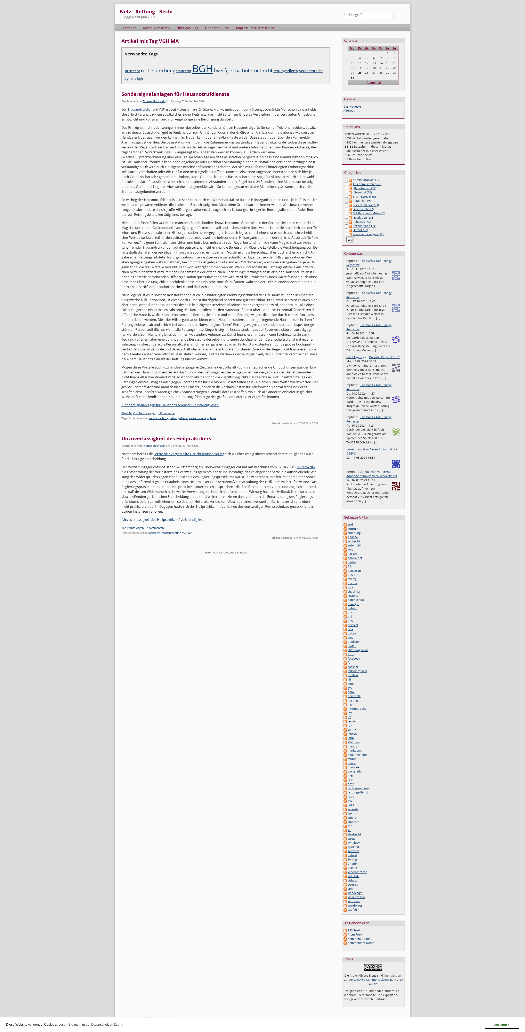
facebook (354, 658)
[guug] (345, 683)
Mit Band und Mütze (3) (369, 213)
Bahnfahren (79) (365, 188)
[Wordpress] (345, 905)
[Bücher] (345, 583)
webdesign (355, 893)
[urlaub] (345, 864)
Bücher (352, 583)
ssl (349, 830)
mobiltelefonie (358, 755)
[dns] (345, 621)
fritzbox (353, 675)
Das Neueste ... (354, 106)
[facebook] (345, 658)
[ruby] (345, 797)
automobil (355, 545)
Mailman (354, 742)
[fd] (345, 663)
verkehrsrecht (311, 70)
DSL (350, 637)
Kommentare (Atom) (361, 943)
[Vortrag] (345, 884)
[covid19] (345, 596)
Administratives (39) (366, 180)
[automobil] (345, 545)
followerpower (357, 671)
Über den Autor (217, 28)
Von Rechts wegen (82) (368, 234)
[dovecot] (345, 625)
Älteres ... (350, 110)
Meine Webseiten (156, 28)
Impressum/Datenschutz (255, 28)
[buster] (345, 575)
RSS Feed (354, 930)
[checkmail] (345, 591)
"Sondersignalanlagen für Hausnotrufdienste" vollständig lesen (170, 405)
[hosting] (345, 700)
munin (352, 759)
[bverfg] (345, 579)
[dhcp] (345, 612)
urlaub (352, 864)
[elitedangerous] (345, 650)
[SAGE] (345, 805)
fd (349, 663)
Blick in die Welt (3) (366, 205)
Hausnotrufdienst (141, 109)
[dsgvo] (345, 633)
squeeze (353, 822)
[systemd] (345, 847)
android (353, 529)
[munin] (345, 759)
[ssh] (345, 826)
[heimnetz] (345, 696)
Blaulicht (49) (362, 201)
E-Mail (352, 646)
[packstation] (345, 771)
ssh (350, 826)
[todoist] (345, 855)
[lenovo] (345, 734)
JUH (350, 725)
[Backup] (345, 554)
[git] (345, 679)
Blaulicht (126, 413)
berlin (352, 562)
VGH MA (187, 533)
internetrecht (258, 70)
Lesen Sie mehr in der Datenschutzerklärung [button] (90, 1024)
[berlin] (345, 562)
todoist (352, 855)
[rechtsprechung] (345, 788)
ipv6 (350, 713)
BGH (202, 68)
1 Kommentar (166, 413)
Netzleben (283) (363, 217)
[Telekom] (345, 851)
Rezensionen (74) (364, 226)
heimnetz (354, 696)
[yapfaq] (345, 909)
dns (350, 621)
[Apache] (345, 537)
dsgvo (352, 633)
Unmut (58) (360, 230)
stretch (352, 838)
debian (352, 608)
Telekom (353, 851)
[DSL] (345, 637)
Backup (353, 554)
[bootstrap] (345, 571)
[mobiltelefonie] (345, 755)
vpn (350, 889)
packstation (355, 771)
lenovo (352, 734)
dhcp (351, 612)
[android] (345, 529)
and (350, 524)
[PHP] (345, 780)
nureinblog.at (355, 449)
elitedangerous (358, 650)
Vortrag (353, 884)
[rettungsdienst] (345, 792)
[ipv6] (345, 713)
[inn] (345, 704)
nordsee (353, 767)
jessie (351, 721)
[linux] (345, 738)
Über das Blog (187, 28)
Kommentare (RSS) (360, 939)
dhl (350, 617)
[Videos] (345, 880)
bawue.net (355, 558)
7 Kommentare (155, 528)
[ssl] (345, 830)
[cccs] (345, 587)
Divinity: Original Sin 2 (384, 357)
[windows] (345, 901)
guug (351, 683)
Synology (354, 843)
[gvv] (345, 688)
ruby (351, 797)
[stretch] (345, 838)
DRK (350, 629)
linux (351, 738)
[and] (345, 524)
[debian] (345, 608)
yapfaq (352, 909)
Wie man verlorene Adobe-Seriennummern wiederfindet (371, 474)
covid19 (353, 596)
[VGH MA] (345, 876)
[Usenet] (345, 868)
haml (351, 692)
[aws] (345, 550)
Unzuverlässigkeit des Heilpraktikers (166, 438)
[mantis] (345, 746)
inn (350, 704)
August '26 (373, 82)
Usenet (352, 868)
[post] (345, 784)
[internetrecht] (345, 709)
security (353, 809)
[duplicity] (345, 642)
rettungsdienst (285, 70)
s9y (350, 801)
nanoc (352, 763)
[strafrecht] (345, 834)
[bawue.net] (345, 558)
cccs (350, 587)
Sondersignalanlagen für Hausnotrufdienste (175, 94)
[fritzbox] (345, 675)
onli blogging (355, 357)
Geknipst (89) (363, 192)
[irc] (345, 717)
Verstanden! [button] (502, 1024)
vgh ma (130, 78)
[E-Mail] (345, 646)
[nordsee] (345, 767)
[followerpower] (345, 671)
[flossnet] (345, 667)
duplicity (354, 642)
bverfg (221, 70)
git (349, 679)
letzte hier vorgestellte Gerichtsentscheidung (189, 454)
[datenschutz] (345, 600)
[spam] (345, 813)
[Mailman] (345, 742)
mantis (352, 746)
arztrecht (132, 70)
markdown (355, 750)
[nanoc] (345, 763)
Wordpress (355, 905)
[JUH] (345, 725)
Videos (352, 880)
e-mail (236, 70)
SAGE (351, 805)
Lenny (352, 729)
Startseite (128, 28)
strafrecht (183, 71)
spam (351, 813)
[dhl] (345, 617)
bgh (140, 78)
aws (350, 550)
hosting (353, 700)
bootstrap (354, 571)
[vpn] (345, 889)
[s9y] (345, 801)
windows (354, 901)
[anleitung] (345, 533)
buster (352, 575)
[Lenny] (345, 729)
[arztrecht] (345, 541)
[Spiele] (345, 818)
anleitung (354, 533)
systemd (353, 847)
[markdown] (345, 750)
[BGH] (345, 566)
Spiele (352, 818)
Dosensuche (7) (363, 209)
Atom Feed (355, 934)
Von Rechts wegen (144, 413)
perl (350, 776)
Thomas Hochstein (154, 101)
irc (349, 717)
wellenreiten (356, 897)
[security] (345, 809)
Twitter (352, 859)
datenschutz (356, 600)
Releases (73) (362, 222)
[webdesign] (345, 893)
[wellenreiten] (345, 897)
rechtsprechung (158, 70)
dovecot (353, 625)
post (351, 784)
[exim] (345, 654)
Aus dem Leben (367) (367, 184)
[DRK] (345, 629)
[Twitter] (345, 859)
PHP (350, 780)
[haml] (345, 692)
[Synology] (345, 843)
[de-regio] (345, 604)
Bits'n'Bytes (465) (364, 197)
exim (351, 654)
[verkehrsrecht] (345, 872)
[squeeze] (345, 822)
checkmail (354, 591)
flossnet (353, 667)
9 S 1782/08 (306, 467)
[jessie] (345, 721)
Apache (353, 537)
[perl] (345, 776)
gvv (350, 688)
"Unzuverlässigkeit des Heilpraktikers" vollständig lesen (164, 519)
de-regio (353, 604)
